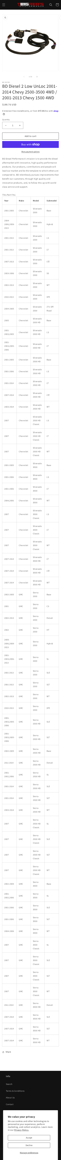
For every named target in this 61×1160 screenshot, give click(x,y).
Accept (29, 1137)
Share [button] (8, 1051)
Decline (29, 1145)
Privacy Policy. (21, 1129)
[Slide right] (37, 76)
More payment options (30, 151)
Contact (9, 1104)
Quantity (6, 119)
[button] (3, 4)
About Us (10, 1097)
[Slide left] (24, 76)
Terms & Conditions (15, 1091)
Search (9, 1084)
